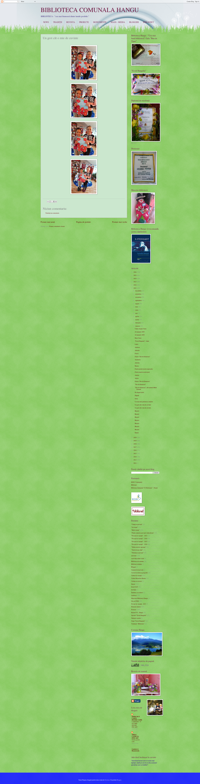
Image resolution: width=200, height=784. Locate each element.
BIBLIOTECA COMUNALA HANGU (90, 9)
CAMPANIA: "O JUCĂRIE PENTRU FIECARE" (136, 724)
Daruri (137, 433)
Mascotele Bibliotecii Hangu (139, 598)
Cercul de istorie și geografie (139, 573)
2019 (135, 441)
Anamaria (138, 360)
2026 (135, 272)
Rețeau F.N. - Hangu (137, 612)
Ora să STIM (135, 601)
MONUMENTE (99, 22)
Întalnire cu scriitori (137, 593)
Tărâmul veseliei (136, 618)
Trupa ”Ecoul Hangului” (138, 621)
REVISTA (70, 22)
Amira (137, 378)
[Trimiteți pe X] (52, 202)
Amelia (137, 375)
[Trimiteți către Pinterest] (56, 202)
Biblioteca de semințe (137, 561)
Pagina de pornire (83, 222)
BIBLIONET (148, 22)
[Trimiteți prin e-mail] (48, 202)
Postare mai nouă (48, 222)
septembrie (138, 300)
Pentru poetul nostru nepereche (144, 369)
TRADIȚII (57, 22)
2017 (135, 447)
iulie (136, 307)
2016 (135, 450)
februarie (138, 323)
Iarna (136, 399)
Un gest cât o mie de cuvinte (143, 405)
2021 (135, 288)
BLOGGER (134, 22)
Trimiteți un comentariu (52, 213)
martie (137, 320)
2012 (135, 463)
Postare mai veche (119, 222)
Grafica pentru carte (136, 740)
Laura (136, 344)
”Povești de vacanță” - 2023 (139, 536)
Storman (107, 780)
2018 (135, 444)
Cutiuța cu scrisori (136, 581)
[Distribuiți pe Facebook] (54, 202)
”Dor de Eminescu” (140, 384)
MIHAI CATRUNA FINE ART (135, 736)
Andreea (137, 347)
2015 (135, 453)
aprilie (137, 316)
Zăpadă (137, 395)
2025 (135, 275)
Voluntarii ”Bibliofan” (137, 624)
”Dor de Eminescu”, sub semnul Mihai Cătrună (146, 388)
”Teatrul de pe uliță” (137, 550)
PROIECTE (84, 22)
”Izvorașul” (134, 527)
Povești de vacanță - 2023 (138, 604)
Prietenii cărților (136, 607)
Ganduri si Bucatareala (135, 750)
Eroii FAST (134, 587)
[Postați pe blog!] (50, 202)
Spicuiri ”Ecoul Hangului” (139, 615)
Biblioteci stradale (136, 564)
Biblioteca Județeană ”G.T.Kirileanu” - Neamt (144, 488)
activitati (133, 556)
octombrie (138, 297)
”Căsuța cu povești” (136, 524)
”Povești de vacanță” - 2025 (139, 541)
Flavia (136, 353)
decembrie (138, 291)
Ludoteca (134, 595)
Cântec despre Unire (140, 329)
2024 (135, 278)
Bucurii (137, 411)
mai (136, 313)
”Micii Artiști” (135, 530)
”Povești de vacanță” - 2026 (139, 544)
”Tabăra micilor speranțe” (138, 547)
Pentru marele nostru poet (142, 372)
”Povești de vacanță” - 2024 (139, 538)
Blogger (133, 567)
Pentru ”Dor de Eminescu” (142, 357)
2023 (135, 282)
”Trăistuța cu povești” (137, 553)
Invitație (133, 590)
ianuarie (137, 326)
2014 (135, 457)
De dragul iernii (139, 392)
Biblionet (134, 485)
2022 (135, 285)
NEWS (46, 22)
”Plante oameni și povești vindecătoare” (142, 533)
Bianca (137, 366)
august (137, 304)
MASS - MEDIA (118, 22)
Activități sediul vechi (137, 558)
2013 (135, 460)
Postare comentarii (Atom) (57, 226)
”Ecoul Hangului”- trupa (142, 341)
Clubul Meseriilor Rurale (138, 578)
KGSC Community (136, 482)
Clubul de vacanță (136, 575)
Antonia (137, 350)
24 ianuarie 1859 (139, 332)
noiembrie (138, 294)
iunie (137, 310)
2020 (135, 437)
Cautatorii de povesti (137, 570)
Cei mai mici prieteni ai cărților (144, 402)
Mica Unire (138, 338)
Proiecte (133, 610)
